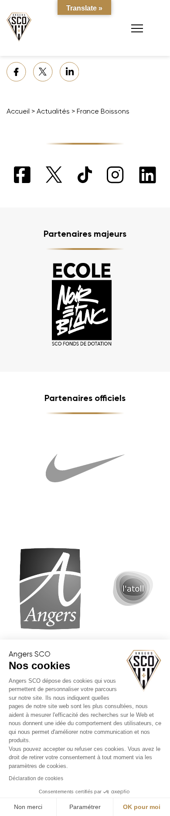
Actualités (53, 111)
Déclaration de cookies (36, 778)
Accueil (18, 111)
